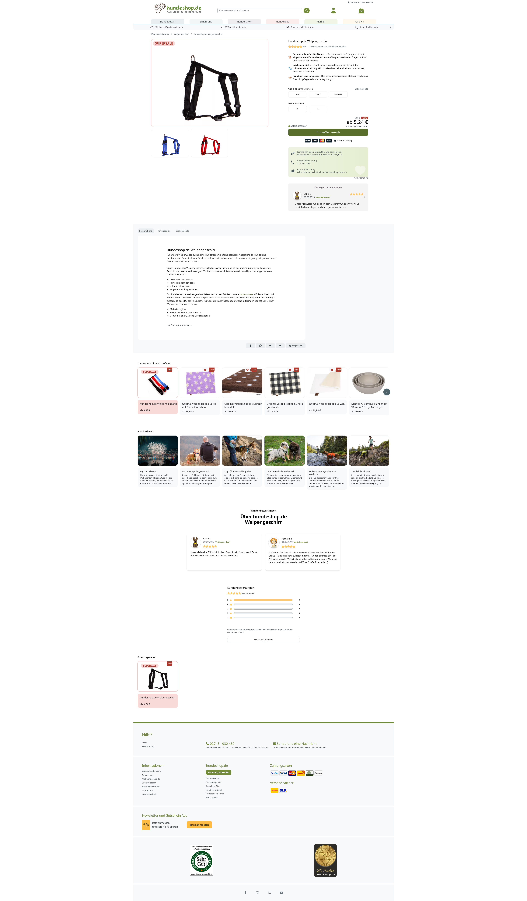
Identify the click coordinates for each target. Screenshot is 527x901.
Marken (321, 21)
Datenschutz (148, 775)
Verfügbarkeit (164, 231)
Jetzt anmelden (199, 824)
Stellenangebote (213, 782)
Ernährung (206, 21)
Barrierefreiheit (149, 794)
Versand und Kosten (151, 771)
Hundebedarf (167, 21)
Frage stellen (297, 345)
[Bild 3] (209, 143)
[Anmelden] (333, 10)
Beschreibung (145, 231)
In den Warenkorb (328, 131)
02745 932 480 (303, 163)
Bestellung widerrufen (218, 772)
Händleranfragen (214, 790)
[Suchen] (307, 10)
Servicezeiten (212, 797)
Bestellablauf (148, 746)
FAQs (144, 742)
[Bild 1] (209, 83)
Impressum (147, 790)
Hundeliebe (282, 21)
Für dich (359, 21)
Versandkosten (362, 126)
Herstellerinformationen (178, 325)
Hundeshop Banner (215, 793)
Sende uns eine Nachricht (297, 743)
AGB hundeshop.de (151, 779)
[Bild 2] (170, 143)
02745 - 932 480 (222, 743)
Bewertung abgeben (263, 639)
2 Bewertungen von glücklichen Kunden (327, 46)
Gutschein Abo (212, 786)
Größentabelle (361, 88)
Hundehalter (244, 21)
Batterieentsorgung (151, 786)
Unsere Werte (212, 778)
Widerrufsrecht (149, 782)
